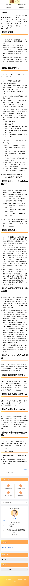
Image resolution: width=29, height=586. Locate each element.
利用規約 (14, 581)
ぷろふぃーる (8, 579)
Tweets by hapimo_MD (7, 547)
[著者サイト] (12, 535)
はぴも (14, 518)
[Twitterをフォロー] (14, 535)
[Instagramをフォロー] (16, 535)
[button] (26, 502)
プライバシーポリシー (21, 579)
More (4, 520)
